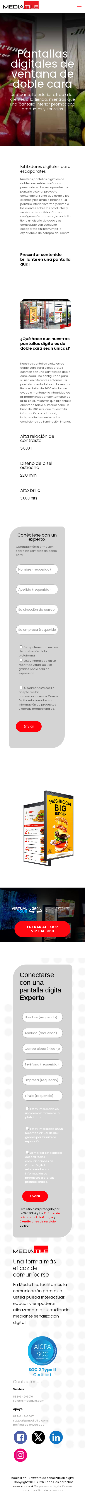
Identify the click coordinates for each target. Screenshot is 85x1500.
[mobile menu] (79, 6)
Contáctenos (27, 1382)
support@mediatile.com (30, 1420)
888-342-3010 (23, 1396)
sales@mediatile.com (28, 1401)
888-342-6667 (23, 1416)
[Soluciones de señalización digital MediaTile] (21, 6)
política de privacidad (28, 1425)
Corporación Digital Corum (53, 1486)
